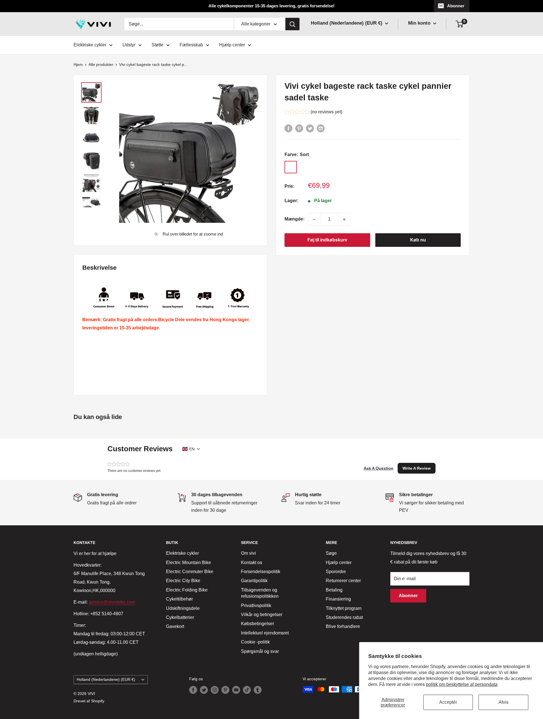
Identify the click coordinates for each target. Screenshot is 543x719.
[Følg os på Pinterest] (225, 690)
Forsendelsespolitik (260, 571)
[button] (313, 113)
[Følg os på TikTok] (247, 690)
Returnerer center (343, 580)
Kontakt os (251, 562)
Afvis (503, 702)
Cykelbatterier (180, 617)
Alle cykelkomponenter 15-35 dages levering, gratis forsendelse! (271, 5)
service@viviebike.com (112, 602)
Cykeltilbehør (179, 599)
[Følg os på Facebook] (193, 690)
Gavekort (175, 626)
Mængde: (295, 219)
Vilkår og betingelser (261, 614)
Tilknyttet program (343, 608)
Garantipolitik (254, 580)
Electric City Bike (183, 580)
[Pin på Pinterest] (299, 128)
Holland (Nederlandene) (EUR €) (106, 679)
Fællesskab (191, 44)
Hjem (78, 64)
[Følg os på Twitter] (204, 690)
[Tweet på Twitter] (310, 128)
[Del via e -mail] (321, 128)
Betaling (334, 590)
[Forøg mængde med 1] (344, 219)
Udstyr (128, 44)
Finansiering (338, 599)
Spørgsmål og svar (260, 651)
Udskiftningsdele (183, 608)
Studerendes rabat (344, 617)
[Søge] (292, 24)
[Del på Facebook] (288, 128)
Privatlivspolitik (256, 605)
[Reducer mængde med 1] (314, 219)
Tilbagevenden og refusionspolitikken (260, 593)
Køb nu (418, 240)
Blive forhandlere (343, 626)
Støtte (157, 44)
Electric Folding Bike (187, 590)
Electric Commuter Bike (189, 571)
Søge (331, 553)
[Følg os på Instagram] (215, 690)
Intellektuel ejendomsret (265, 633)
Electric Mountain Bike (188, 562)
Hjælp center (232, 44)
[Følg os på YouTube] (236, 690)
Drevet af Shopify (89, 701)
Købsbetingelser (257, 623)
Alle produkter (101, 64)
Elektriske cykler (90, 44)
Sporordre (336, 571)
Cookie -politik (255, 642)
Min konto (420, 23)
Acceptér (448, 702)
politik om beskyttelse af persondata (461, 684)
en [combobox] (192, 449)
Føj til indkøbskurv (327, 240)
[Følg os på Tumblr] (258, 690)
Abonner (455, 5)
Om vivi (248, 553)
